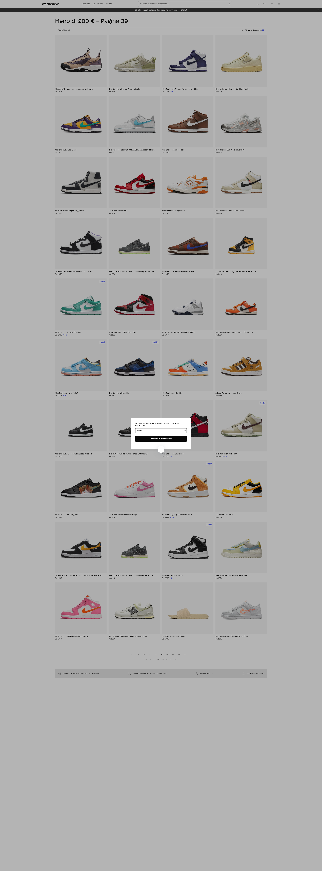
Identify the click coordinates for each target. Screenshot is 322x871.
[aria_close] (161, 449)
